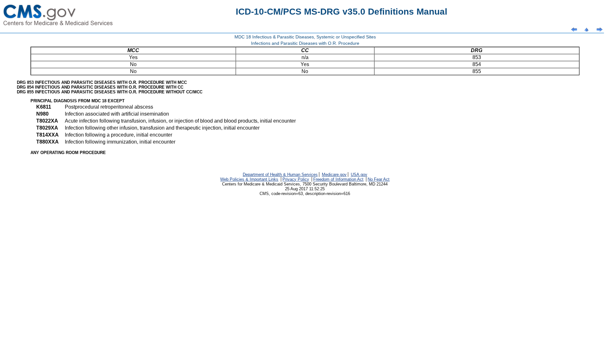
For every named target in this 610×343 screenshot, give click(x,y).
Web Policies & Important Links (249, 179)
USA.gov (359, 174)
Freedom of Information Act (338, 179)
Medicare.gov (334, 174)
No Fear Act (379, 179)
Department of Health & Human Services (280, 174)
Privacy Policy (295, 179)
